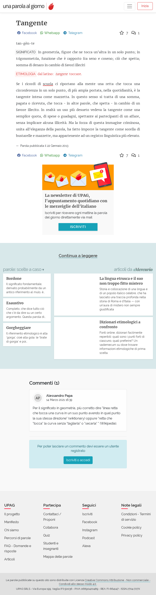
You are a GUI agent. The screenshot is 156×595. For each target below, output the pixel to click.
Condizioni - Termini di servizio (136, 516)
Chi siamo (11, 530)
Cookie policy (131, 527)
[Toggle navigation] (129, 6)
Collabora (50, 527)
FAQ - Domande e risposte (17, 548)
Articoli (9, 559)
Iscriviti (87, 514)
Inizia (145, 6)
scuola (48, 84)
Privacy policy (131, 535)
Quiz (46, 535)
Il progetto (12, 514)
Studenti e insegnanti (50, 545)
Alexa (86, 546)
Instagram (90, 530)
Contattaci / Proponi (52, 516)
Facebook (89, 522)
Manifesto (11, 522)
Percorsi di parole (17, 538)
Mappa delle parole (58, 557)
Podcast (88, 538)
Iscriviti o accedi (78, 460)
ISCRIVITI (78, 227)
